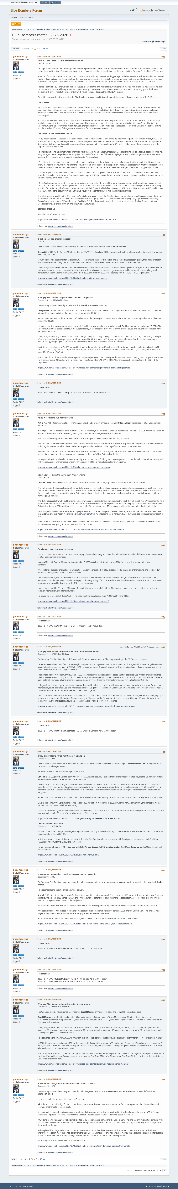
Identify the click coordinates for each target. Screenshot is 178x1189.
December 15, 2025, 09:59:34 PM (49, 751)
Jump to (130, 1170)
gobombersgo (20, 56)
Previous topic (148, 41)
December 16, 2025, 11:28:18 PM (49, 939)
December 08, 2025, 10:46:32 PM (49, 56)
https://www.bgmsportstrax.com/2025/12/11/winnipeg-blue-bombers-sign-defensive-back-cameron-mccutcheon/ (86, 706)
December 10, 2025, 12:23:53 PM (49, 413)
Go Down (15, 49)
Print (163, 49)
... (42, 48)
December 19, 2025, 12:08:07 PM (49, 1079)
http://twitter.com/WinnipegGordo (60, 226)
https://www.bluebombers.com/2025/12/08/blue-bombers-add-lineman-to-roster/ (73, 278)
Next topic (161, 41)
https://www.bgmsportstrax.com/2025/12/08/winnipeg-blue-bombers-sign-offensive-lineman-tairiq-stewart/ (84, 368)
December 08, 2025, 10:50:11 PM (49, 293)
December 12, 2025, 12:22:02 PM (49, 721)
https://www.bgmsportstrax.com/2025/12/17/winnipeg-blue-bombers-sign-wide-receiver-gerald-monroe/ (83, 1064)
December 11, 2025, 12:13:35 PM (49, 545)
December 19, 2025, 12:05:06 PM (49, 1000)
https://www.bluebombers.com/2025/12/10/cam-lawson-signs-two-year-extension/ (73, 601)
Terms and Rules (155, 1186)
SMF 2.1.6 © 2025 (15, 1186)
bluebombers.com (83, 514)
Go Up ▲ (166, 1186)
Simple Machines (27, 1186)
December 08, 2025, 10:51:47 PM (49, 383)
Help (145, 1186)
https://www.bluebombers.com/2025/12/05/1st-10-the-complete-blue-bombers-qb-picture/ (77, 219)
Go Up (14, 1159)
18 (44, 48)
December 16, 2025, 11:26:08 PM (49, 870)
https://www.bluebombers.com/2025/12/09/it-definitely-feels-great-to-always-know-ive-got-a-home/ (81, 529)
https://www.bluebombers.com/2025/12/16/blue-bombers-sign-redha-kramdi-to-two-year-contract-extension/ (85, 924)
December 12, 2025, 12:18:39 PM (49, 647)
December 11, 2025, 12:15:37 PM (49, 616)
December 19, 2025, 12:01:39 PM (49, 969)
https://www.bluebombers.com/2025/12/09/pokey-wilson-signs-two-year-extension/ (74, 467)
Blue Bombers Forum (26, 10)
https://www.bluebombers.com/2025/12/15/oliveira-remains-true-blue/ (68, 855)
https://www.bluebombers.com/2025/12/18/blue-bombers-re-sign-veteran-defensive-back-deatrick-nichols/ (84, 1146)
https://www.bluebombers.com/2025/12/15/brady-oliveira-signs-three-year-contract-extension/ (79, 818)
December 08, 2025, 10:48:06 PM (49, 234)
